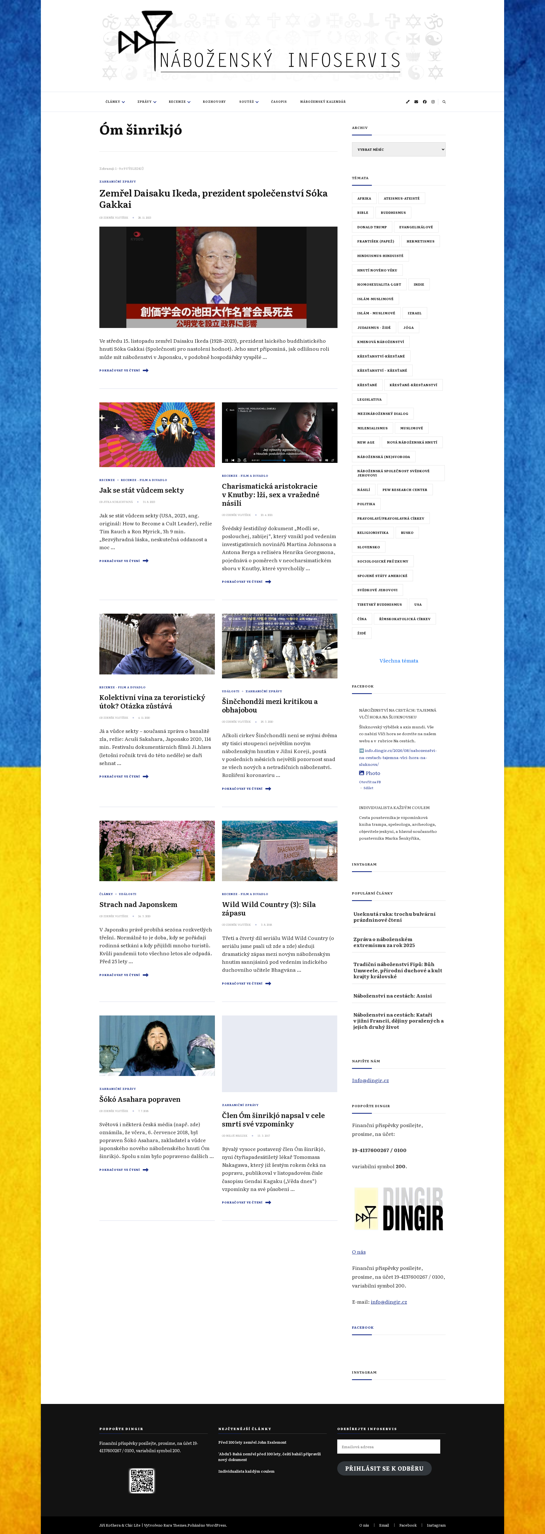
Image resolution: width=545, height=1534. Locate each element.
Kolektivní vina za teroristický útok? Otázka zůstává (152, 701)
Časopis (279, 101)
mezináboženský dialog (382, 413)
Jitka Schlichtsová (118, 502)
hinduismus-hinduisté (380, 255)
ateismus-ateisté (402, 198)
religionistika (373, 532)
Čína (362, 618)
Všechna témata (399, 660)
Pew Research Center (405, 489)
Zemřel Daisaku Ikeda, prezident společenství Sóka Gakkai (213, 198)
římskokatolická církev (405, 618)
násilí (363, 489)
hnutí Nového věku (377, 270)
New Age (366, 442)
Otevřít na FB (370, 781)
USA (418, 604)
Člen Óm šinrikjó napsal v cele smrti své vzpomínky (273, 1119)
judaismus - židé (374, 327)
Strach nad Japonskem (138, 904)
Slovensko (368, 547)
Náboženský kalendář (323, 101)
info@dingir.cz (389, 1301)
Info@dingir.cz (370, 1080)
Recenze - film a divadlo (144, 480)
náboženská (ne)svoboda (383, 456)
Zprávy (144, 101)
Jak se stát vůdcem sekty (141, 490)
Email (384, 1525)
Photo (373, 772)
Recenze (177, 101)
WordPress (216, 1525)
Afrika (364, 198)
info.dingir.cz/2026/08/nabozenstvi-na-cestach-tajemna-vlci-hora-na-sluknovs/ (398, 757)
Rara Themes (175, 1525)
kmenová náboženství (380, 341)
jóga (408, 327)
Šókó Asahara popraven (140, 1099)
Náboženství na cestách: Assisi (392, 995)
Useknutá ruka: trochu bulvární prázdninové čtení (394, 917)
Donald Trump (372, 227)
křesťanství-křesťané (381, 356)
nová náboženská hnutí (412, 442)
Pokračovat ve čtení (119, 370)
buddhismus (393, 212)
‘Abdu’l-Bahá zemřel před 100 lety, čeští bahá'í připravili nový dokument (269, 1456)
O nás (359, 1251)
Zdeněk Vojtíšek (115, 218)
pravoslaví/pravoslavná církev (390, 518)
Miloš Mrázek (237, 1136)
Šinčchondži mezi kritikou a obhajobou (270, 705)
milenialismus (372, 428)
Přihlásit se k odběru (384, 1468)
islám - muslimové (376, 313)
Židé (361, 633)
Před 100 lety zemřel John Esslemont (252, 1442)
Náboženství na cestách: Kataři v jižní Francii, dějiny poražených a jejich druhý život (398, 1020)
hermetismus (421, 241)
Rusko (407, 532)
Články (113, 101)
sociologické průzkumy (382, 561)
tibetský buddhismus (379, 604)
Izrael (415, 313)
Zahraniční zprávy (117, 181)
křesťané (367, 385)
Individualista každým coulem (246, 1471)
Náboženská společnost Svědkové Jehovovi (393, 473)
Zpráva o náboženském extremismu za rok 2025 (384, 942)
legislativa (369, 399)
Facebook (363, 1327)
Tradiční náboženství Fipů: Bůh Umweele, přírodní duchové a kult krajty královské (397, 970)
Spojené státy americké (382, 575)
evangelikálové (416, 227)
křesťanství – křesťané (382, 370)
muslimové (411, 428)
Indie (419, 284)
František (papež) (375, 241)
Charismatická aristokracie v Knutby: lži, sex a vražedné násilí (270, 494)
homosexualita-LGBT (379, 284)
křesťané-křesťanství (413, 385)
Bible (362, 212)
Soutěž (246, 101)
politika (366, 503)
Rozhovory (214, 101)
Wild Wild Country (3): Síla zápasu (269, 908)
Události (231, 691)
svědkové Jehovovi (377, 590)
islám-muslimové (375, 298)
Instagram (436, 1525)
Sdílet (368, 787)
